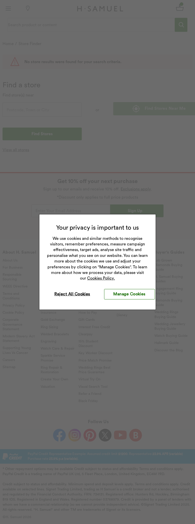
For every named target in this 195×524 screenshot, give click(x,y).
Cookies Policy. (101, 278)
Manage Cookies (129, 294)
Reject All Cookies (72, 294)
